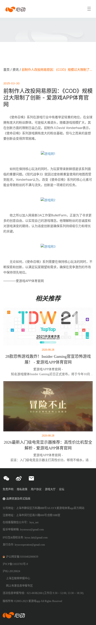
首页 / (8, 69)
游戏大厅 (50, 489)
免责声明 (8, 489)
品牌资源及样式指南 (18, 498)
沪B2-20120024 (11, 571)
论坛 (61, 489)
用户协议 (36, 489)
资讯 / (17, 69)
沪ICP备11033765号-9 (15, 564)
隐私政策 (22, 489)
